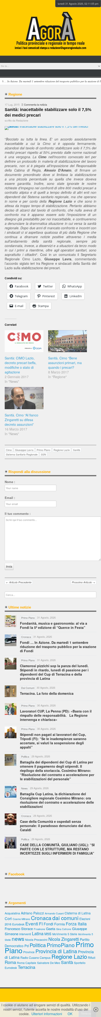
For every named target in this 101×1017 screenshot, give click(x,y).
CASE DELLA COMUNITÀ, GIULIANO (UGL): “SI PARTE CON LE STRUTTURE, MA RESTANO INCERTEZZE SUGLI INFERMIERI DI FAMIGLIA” (57, 849)
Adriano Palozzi (32, 913)
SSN (43, 454)
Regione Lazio (62, 450)
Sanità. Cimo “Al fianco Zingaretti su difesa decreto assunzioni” (21, 420)
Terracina (26, 967)
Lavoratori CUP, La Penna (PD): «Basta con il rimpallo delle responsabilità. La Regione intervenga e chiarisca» (56, 715)
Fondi (48, 924)
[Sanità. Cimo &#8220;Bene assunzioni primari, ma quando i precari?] (67, 341)
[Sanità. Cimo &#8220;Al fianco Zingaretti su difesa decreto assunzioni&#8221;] (24, 398)
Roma (10, 962)
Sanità (76, 450)
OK (70, 1013)
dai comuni (65, 917)
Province (29, 952)
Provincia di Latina (56, 951)
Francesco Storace (19, 928)
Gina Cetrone (63, 929)
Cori (8, 918)
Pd (26, 945)
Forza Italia (76, 924)
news (18, 938)
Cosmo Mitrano (21, 919)
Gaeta (50, 928)
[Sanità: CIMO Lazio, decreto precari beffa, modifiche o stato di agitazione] (24, 341)
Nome (10, 482)
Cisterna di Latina (78, 913)
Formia (59, 923)
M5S (47, 933)
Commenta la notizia (35, 104)
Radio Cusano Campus (35, 958)
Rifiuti (91, 957)
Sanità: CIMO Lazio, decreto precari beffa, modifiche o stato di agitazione (20, 365)
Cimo (9, 450)
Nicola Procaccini (36, 940)
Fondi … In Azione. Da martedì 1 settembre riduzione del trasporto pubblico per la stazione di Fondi (58, 646)
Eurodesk (18, 924)
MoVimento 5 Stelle (64, 934)
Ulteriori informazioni (46, 1013)
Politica (38, 945)
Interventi (25, 934)
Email (10, 498)
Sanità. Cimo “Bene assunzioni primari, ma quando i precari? (65, 363)
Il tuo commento (18, 514)
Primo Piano (43, 450)
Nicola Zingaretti (63, 939)
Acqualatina (12, 913)
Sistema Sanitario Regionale (22, 454)
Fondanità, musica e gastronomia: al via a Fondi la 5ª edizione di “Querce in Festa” (53, 625)
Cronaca (41, 917)
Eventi (31, 923)
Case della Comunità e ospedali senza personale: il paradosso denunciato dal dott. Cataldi (56, 825)
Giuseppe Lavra (24, 450)
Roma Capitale (26, 963)
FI (41, 924)
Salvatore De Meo (48, 963)
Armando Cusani (54, 913)
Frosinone (39, 929)
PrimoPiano (61, 945)
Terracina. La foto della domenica (47, 693)
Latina (37, 933)
